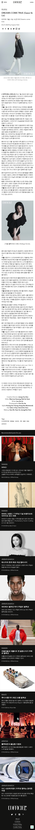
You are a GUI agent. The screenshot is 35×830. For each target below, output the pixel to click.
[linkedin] (11, 29)
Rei (21, 421)
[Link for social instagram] (19, 815)
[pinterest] (8, 29)
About (17, 819)
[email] (3, 29)
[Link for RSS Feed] (23, 815)
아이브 (12, 421)
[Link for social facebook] (15, 815)
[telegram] (19, 29)
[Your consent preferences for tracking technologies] (32, 827)
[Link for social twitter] (12, 815)
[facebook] (5, 29)
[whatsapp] (16, 29)
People (4, 9)
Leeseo (4, 424)
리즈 (24, 421)
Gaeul (17, 421)
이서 (28, 421)
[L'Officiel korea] (17, 2)
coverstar (5, 421)
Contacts (17, 821)
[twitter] (13, 29)
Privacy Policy (17, 824)
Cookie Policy (17, 827)
